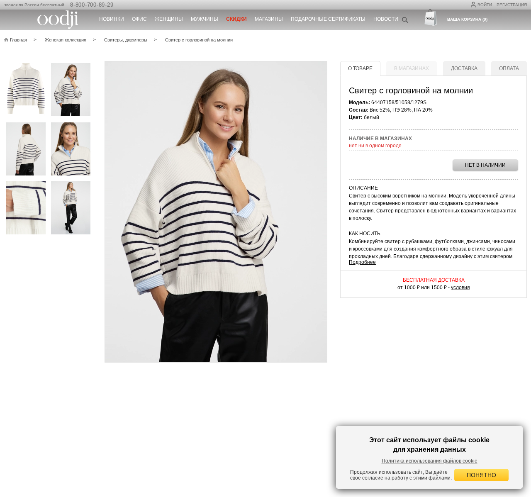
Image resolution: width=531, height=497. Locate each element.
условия (460, 287)
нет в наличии (485, 165)
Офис (139, 19)
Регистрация (512, 4)
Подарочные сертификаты (328, 19)
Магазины (269, 19)
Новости (385, 19)
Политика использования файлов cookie (429, 461)
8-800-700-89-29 (91, 5)
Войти (484, 4)
